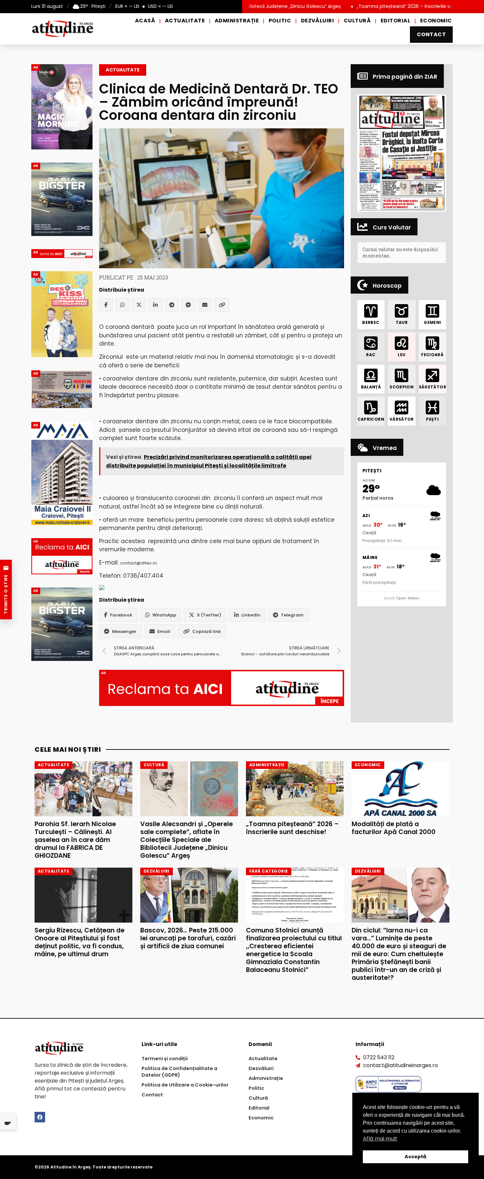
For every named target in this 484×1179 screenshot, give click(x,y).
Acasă (145, 20)
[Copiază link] (221, 305)
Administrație (237, 20)
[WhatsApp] (122, 305)
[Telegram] (172, 305)
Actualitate (185, 20)
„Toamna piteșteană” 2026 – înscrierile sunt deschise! (374, 6)
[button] (401, 153)
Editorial (395, 20)
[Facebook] (106, 305)
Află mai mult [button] (380, 1138)
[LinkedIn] (155, 305)
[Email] (205, 305)
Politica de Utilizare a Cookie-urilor (185, 1085)
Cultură (357, 20)
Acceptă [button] (415, 1156)
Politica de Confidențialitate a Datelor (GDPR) (179, 1071)
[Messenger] (188, 305)
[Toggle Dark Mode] (8, 1122)
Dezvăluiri (317, 20)
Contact (431, 34)
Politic (280, 20)
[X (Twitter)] (139, 305)
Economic (436, 20)
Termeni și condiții (165, 1058)
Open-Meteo (407, 598)
